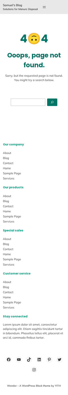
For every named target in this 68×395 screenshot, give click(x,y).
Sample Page (12, 173)
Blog (6, 158)
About (7, 153)
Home (7, 168)
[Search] (52, 102)
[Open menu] (44, 7)
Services (8, 178)
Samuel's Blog (12, 5)
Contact (8, 163)
